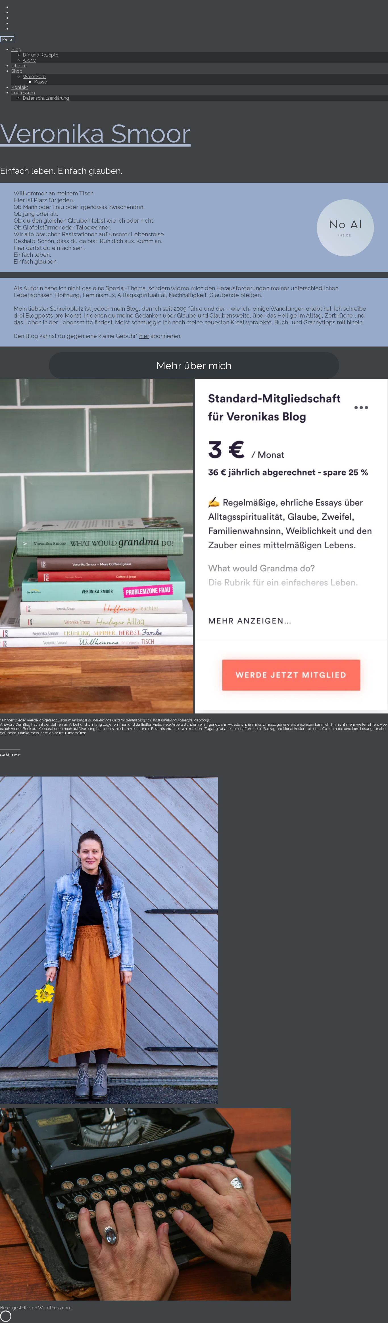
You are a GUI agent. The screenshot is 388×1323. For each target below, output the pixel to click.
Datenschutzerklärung (46, 98)
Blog (16, 49)
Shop (16, 71)
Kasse (40, 82)
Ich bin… (19, 65)
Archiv (29, 60)
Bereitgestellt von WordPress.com (36, 1308)
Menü (7, 39)
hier (144, 336)
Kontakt (19, 87)
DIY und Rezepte (40, 55)
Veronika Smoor (95, 133)
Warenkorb (34, 76)
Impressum (23, 92)
